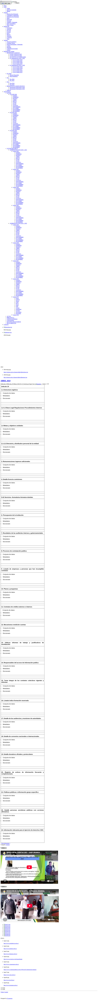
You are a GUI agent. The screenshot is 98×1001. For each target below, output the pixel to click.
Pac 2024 (12, 79)
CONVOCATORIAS (12, 319)
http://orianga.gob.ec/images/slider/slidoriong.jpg (15, 377)
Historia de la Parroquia (12, 14)
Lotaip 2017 (16, 260)
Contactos (6, 324)
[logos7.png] (7, 932)
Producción (6, 26)
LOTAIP (9, 93)
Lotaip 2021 (16, 169)
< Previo (3, 843)
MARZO (15, 98)
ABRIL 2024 (5, 381)
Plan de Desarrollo (14, 75)
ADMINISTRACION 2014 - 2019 (18, 223)
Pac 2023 (12, 80)
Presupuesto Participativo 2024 (17, 87)
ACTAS (9, 316)
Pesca (8, 33)
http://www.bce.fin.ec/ (9, 980)
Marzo (17, 301)
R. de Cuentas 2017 (17, 69)
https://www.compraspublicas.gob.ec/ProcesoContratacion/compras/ (20, 969)
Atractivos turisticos (11, 41)
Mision (8, 11)
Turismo (6, 40)
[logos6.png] (7, 931)
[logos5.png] (7, 930)
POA (8, 82)
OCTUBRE (16, 108)
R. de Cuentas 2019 (17, 66)
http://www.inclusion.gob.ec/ (11, 985)
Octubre (18, 310)
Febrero (18, 299)
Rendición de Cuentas (9, 51)
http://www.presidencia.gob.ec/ (11, 943)
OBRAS (9, 90)
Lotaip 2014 (16, 315)
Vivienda (9, 21)
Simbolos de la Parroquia (13, 16)
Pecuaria (9, 30)
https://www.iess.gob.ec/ (9, 975)
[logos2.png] (7, 926)
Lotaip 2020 (16, 187)
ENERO (15, 95)
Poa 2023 (12, 84)
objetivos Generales (11, 9)
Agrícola (9, 29)
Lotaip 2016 (16, 278)
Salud (8, 18)
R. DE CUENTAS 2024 (16, 55)
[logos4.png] (7, 928)
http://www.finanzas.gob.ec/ (10, 954)
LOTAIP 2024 (13, 130)
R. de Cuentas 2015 (17, 72)
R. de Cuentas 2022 (17, 59)
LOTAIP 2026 (13, 94)
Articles (8, 844)
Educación (9, 19)
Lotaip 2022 (16, 151)
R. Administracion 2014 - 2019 (17, 65)
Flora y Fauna (10, 25)
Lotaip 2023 (16, 205)
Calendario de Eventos (12, 48)
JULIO (14, 104)
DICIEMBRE (16, 111)
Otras (8, 39)
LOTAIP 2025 (13, 112)
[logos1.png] (7, 924)
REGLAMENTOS (11, 323)
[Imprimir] (38, 384)
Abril (17, 302)
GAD (5, 7)
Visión (8, 8)
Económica (9, 28)
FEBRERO (16, 97)
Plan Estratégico (14, 76)
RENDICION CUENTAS (13, 52)
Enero (17, 298)
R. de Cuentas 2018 (17, 68)
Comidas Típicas (11, 43)
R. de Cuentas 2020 (17, 62)
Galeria (8, 50)
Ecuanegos (9, 998)
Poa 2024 (12, 83)
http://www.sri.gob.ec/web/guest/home (13, 959)
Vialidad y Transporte (12, 22)
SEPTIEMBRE (16, 107)
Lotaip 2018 (16, 242)
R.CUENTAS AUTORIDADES (18, 57)
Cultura (8, 46)
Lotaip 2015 (16, 296)
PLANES (9, 73)
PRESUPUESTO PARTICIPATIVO (16, 86)
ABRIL (15, 100)
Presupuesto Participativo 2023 (17, 89)
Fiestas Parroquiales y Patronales (15, 44)
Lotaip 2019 (16, 224)
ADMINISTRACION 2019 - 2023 (18, 150)
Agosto (17, 308)
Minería (8, 34)
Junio (17, 305)
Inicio (5, 5)
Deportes (9, 47)
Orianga (6, 12)
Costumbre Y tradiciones (13, 15)
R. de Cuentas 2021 (17, 61)
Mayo (17, 303)
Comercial (9, 37)
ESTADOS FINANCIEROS (14, 321)
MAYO (15, 101)
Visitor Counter (4, 992)
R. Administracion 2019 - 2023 (17, 58)
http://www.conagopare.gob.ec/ (11, 964)
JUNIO (14, 102)
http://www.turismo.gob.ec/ (10, 948)
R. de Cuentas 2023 (17, 64)
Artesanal (9, 36)
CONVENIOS (10, 320)
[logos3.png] (7, 927)
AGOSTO (15, 105)
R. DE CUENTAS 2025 (16, 54)
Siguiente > (7, 843)
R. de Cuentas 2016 (17, 70)
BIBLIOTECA (10, 317)
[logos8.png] (7, 934)
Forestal (9, 32)
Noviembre (18, 312)
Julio (17, 306)
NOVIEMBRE (16, 109)
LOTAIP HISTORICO (12, 148)
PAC (8, 77)
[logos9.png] (7, 935)
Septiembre (18, 309)
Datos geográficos (11, 23)
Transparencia (7, 91)
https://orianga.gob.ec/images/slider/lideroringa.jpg (16, 372)
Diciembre (18, 313)
